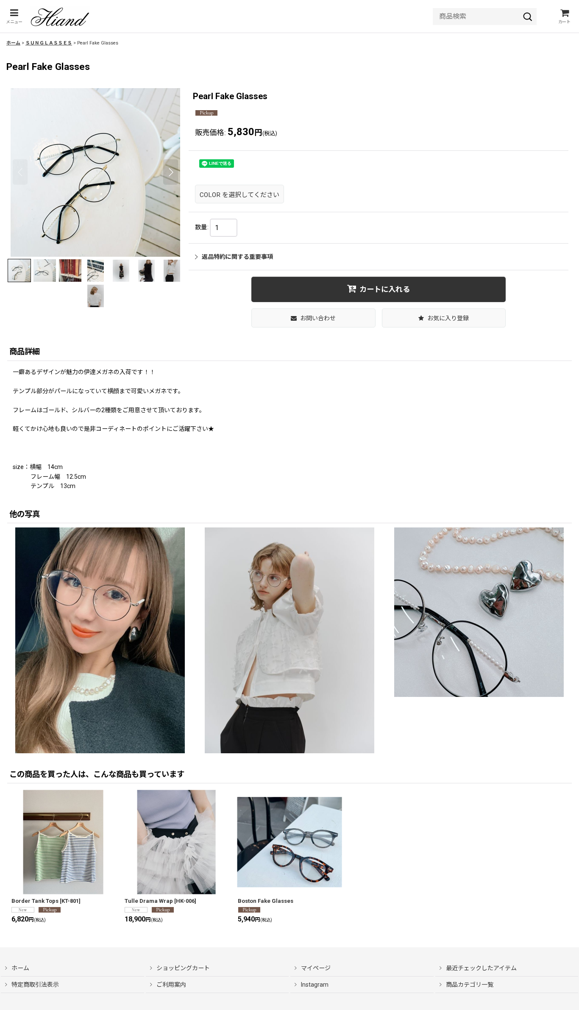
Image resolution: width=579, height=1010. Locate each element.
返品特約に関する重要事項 (237, 256)
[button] (14, 16)
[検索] (527, 16)
